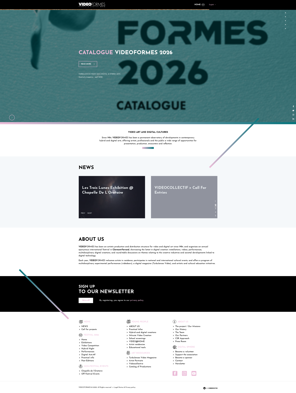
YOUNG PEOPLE (139, 322)
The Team (179, 332)
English (211, 4)
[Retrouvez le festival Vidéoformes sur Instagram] (184, 373)
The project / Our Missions (187, 326)
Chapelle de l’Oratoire (91, 371)
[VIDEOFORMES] (92, 4)
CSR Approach (182, 338)
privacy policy (136, 300)
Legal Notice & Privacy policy (124, 387)
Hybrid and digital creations (142, 332)
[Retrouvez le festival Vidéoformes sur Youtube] (193, 373)
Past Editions (87, 361)
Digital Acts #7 (88, 355)
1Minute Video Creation (140, 335)
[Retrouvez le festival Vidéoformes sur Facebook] (175, 373)
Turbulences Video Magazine (142, 358)
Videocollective (136, 364)
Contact (179, 361)
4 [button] (215, 210)
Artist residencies (137, 344)
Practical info (87, 358)
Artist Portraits (136, 361)
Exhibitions (86, 343)
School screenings (137, 338)
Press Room (180, 341)
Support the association (186, 355)
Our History (180, 329)
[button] (83, 213)
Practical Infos (136, 329)
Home (197, 5)
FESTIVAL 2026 (91, 335)
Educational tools (137, 347)
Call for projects (89, 329)
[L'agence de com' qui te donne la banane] (210, 388)
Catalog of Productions (140, 367)
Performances (87, 352)
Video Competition (90, 346)
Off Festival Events (90, 374)
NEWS (84, 326)
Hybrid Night (87, 349)
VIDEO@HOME (137, 341)
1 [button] (215, 199)
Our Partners (181, 335)
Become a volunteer (184, 352)
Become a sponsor (183, 358)
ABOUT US (134, 326)
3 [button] (215, 206)
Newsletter (180, 364)
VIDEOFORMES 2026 (126, 53)
